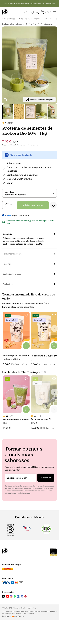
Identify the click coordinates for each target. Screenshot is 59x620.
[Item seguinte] (54, 111)
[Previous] (1, 19)
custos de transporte (30, 145)
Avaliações (7, 284)
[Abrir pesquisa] (25, 12)
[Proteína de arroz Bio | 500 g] (44, 402)
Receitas (7, 264)
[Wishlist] (32, 12)
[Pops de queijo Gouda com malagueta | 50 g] (16, 339)
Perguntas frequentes (12, 253)
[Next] (58, 19)
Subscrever (46, 477)
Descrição (7, 234)
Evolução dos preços (12, 274)
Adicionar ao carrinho (33, 205)
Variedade (9, 192)
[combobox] (28, 194)
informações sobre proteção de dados (18, 493)
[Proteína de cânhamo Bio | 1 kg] (16, 402)
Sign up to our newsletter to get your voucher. (39, 3)
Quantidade (8, 203)
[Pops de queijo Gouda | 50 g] (44, 339)
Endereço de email (17, 477)
